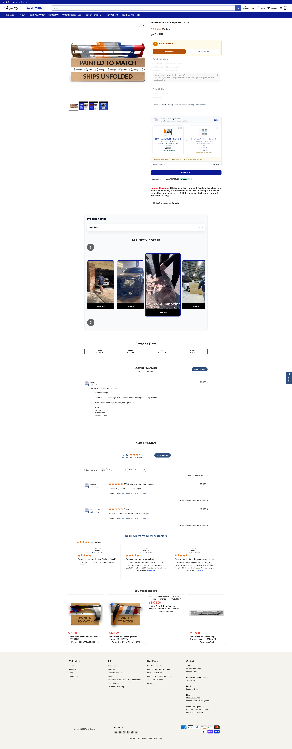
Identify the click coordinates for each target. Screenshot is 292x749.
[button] (82, 562)
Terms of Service (134, 738)
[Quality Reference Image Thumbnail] (83, 105)
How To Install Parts (155, 673)
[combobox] (116, 470)
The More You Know (155, 680)
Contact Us (53, 15)
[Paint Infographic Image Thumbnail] (93, 105)
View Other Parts (203, 52)
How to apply (204, 147)
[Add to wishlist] (143, 25)
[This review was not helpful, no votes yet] (205, 500)
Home (71, 666)
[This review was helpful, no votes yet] (201, 500)
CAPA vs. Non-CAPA (155, 666)
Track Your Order (37, 15)
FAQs (71, 673)
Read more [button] (102, 571)
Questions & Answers (146, 367)
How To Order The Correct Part (159, 676)
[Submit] (238, 8)
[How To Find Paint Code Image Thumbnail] (103, 105)
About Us (73, 669)
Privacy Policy (147, 738)
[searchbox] (92, 470)
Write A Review (162, 455)
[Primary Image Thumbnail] (73, 105)
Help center (23, 2)
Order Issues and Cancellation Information (81, 15)
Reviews (21, 15)
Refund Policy (159, 738)
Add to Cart (186, 172)
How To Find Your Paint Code (158, 669)
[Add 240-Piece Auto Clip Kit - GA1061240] (180, 128)
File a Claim (9, 15)
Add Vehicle (169, 52)
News (149, 683)
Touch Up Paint (111, 15)
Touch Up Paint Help (131, 15)
